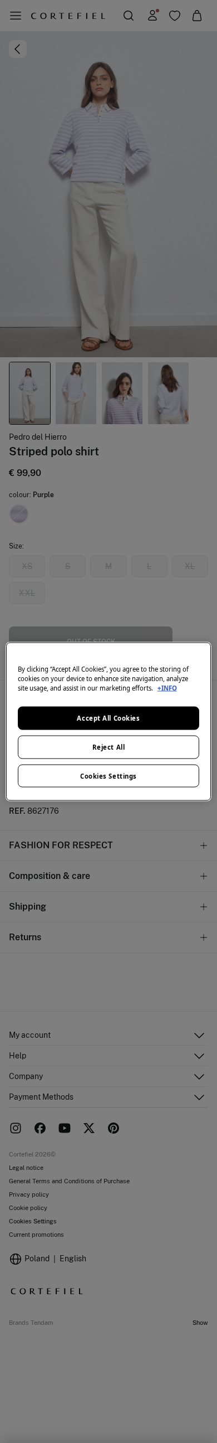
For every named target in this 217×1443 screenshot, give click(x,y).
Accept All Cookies (108, 717)
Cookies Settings (108, 775)
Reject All (108, 746)
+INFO (167, 687)
